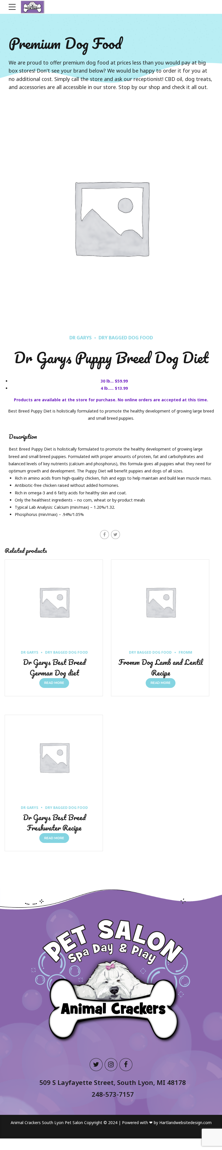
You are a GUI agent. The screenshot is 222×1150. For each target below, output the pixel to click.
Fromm (185, 652)
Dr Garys (80, 337)
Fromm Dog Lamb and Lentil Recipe (161, 667)
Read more (54, 683)
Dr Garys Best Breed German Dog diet (54, 667)
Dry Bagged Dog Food (126, 337)
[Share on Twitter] (115, 534)
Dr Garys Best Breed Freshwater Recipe (54, 823)
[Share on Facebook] (104, 534)
